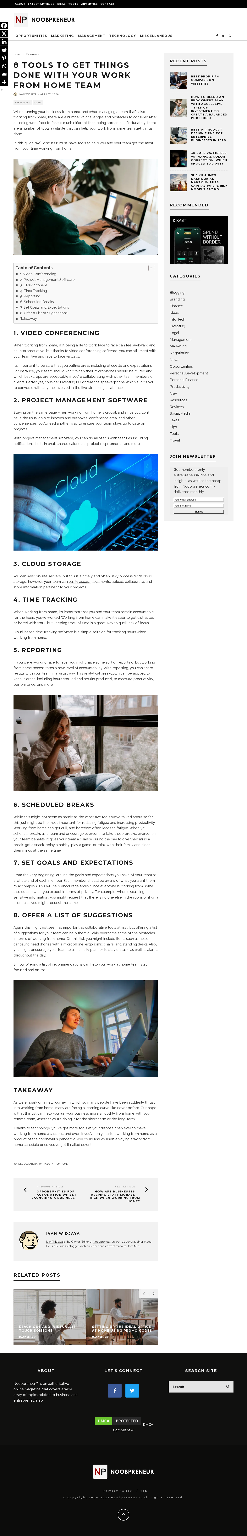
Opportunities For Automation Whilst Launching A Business (54, 1195)
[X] (4, 34)
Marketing (62, 36)
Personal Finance (184, 380)
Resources (178, 400)
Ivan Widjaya (27, 94)
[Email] (4, 74)
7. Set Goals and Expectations (44, 307)
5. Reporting (30, 296)
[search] (227, 1387)
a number (72, 117)
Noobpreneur (101, 1241)
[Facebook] (4, 25)
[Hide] (1, 90)
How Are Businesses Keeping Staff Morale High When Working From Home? (115, 1196)
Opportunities (31, 36)
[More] (4, 82)
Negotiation (179, 353)
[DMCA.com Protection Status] (118, 1424)
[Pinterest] (4, 58)
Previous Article (50, 1187)
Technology (122, 36)
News (174, 360)
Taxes (174, 420)
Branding (177, 299)
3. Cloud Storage (33, 285)
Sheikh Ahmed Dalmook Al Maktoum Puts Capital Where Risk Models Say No (209, 182)
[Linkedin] (4, 42)
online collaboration (28, 1164)
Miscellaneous (156, 36)
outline (62, 875)
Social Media (180, 413)
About (20, 4)
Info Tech (177, 319)
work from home (57, 1164)
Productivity (180, 386)
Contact (107, 4)
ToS (143, 1490)
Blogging (177, 292)
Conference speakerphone (102, 382)
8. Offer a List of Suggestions (44, 313)
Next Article (125, 1187)
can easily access (76, 582)
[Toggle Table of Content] (149, 268)
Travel (175, 440)
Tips (173, 427)
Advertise (89, 4)
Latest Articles (41, 4)
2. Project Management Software (47, 279)
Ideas (61, 4)
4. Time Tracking (33, 291)
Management (91, 36)
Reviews (177, 407)
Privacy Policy (117, 1490)
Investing (177, 326)
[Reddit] (4, 50)
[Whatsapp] (4, 66)
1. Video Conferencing (38, 274)
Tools (73, 4)
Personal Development (189, 373)
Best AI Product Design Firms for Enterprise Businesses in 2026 (208, 135)
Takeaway (28, 319)
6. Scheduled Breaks (37, 302)
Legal (174, 333)
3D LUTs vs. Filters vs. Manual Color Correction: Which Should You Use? (209, 158)
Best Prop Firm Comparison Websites (205, 80)
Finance (176, 306)
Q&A (173, 393)
